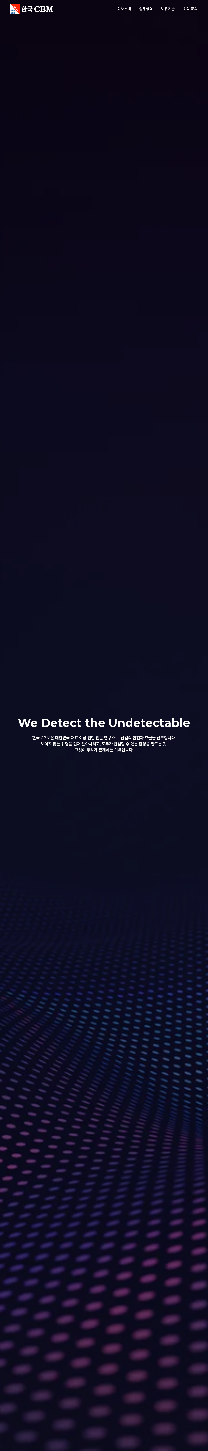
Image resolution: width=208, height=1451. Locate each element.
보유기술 (168, 9)
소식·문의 (190, 9)
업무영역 (146, 9)
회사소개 (124, 9)
